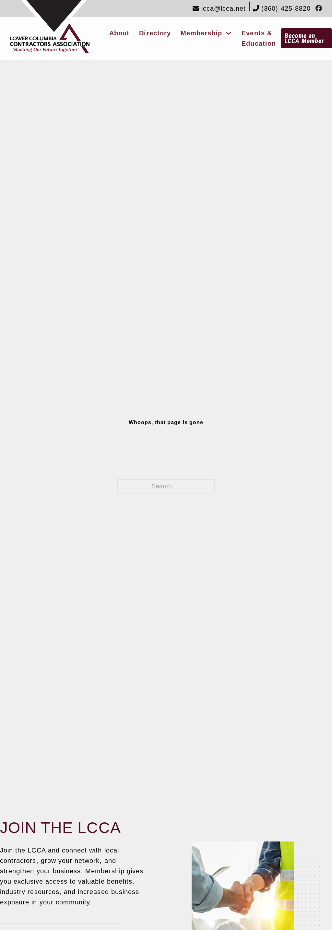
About (119, 33)
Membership (201, 33)
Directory (155, 33)
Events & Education (259, 38)
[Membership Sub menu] (228, 33)
